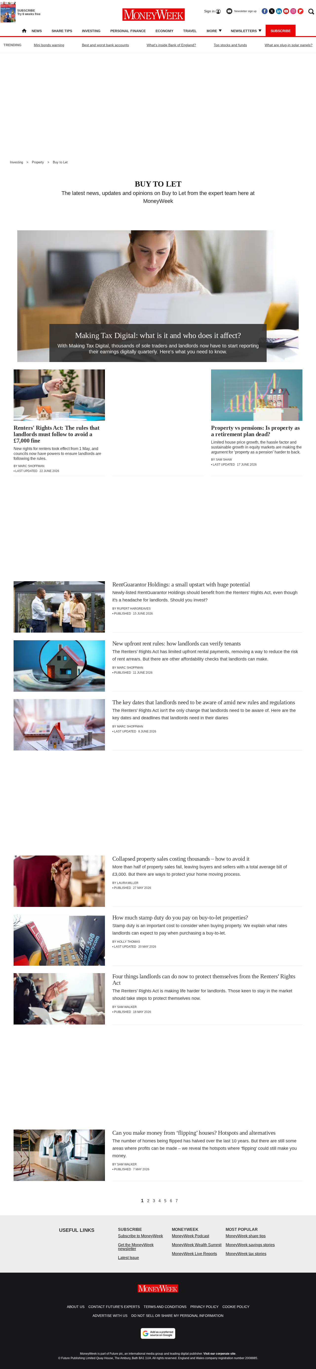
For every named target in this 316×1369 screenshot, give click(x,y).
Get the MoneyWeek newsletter (136, 1247)
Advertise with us (110, 1316)
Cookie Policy (235, 1307)
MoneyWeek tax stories (246, 1254)
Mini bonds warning (49, 45)
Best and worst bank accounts (105, 45)
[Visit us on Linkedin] (279, 11)
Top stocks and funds (230, 45)
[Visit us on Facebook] (265, 11)
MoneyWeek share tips (246, 1236)
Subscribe (281, 31)
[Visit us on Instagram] (293, 11)
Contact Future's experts (114, 1307)
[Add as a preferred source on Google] (158, 1333)
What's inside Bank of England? (171, 45)
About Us (75, 1307)
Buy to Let (60, 162)
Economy (164, 31)
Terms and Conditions (165, 1307)
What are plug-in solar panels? (289, 45)
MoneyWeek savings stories (250, 1245)
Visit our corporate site (219, 1353)
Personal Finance (128, 31)
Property (38, 162)
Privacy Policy (204, 1307)
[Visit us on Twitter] (272, 11)
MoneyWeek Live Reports (194, 1254)
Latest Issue (128, 1258)
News (37, 31)
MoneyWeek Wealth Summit (196, 1245)
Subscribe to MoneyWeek (140, 1236)
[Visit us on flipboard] (300, 11)
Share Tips (62, 31)
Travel (190, 31)
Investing (91, 31)
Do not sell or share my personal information (177, 1316)
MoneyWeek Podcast (190, 1236)
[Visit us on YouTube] (286, 11)
